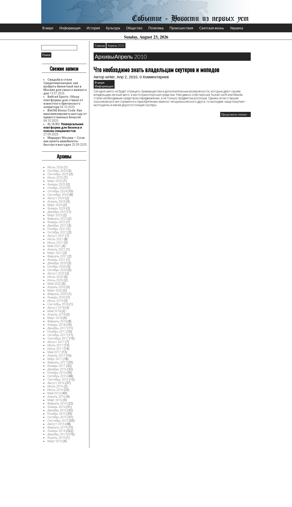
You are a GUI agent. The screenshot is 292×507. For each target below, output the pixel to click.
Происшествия (181, 28)
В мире (47, 28)
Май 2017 (54, 352)
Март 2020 (54, 290)
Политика (156, 28)
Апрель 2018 (56, 314)
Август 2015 (56, 424)
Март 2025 (54, 181)
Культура (113, 28)
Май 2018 (54, 311)
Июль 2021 (55, 239)
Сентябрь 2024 (57, 194)
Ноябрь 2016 (56, 372)
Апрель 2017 (56, 355)
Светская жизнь (211, 28)
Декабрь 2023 (57, 211)
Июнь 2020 (55, 280)
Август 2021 (56, 235)
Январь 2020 (56, 297)
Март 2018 (54, 318)
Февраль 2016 (57, 403)
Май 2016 (54, 393)
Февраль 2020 (57, 294)
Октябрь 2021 (57, 232)
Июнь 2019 (55, 300)
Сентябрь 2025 (57, 174)
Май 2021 (54, 246)
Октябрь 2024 (57, 191)
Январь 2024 (56, 208)
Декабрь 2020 (57, 263)
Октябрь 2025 (57, 170)
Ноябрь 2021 (56, 229)
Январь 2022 (56, 222)
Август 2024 (56, 198)
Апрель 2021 (56, 249)
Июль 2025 (55, 177)
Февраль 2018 (57, 321)
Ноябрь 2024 (56, 188)
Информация (70, 28)
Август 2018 (56, 307)
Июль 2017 (55, 345)
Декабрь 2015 (57, 410)
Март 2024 (54, 205)
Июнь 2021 (55, 242)
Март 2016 (54, 400)
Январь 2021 (56, 259)
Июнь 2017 (55, 348)
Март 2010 (54, 441)
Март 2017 (54, 359)
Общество (134, 28)
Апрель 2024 (56, 201)
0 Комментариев (154, 77)
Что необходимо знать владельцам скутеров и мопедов (156, 69)
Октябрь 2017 (57, 335)
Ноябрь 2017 (56, 331)
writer (110, 77)
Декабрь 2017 (57, 328)
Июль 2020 (55, 277)
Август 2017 (56, 342)
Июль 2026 (55, 167)
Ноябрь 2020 (56, 266)
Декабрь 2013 (57, 434)
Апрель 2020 (56, 287)
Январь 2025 (56, 184)
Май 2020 (54, 283)
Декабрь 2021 (57, 225)
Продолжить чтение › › (235, 114)
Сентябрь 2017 (57, 338)
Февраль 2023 (57, 218)
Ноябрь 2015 (56, 413)
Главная (100, 45)
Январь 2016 (56, 407)
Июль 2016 (55, 386)
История (93, 28)
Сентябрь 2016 (57, 379)
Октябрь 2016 (57, 376)
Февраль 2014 (57, 427)
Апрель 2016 (56, 396)
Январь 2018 (56, 324)
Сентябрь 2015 (57, 420)
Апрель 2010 (56, 437)
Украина (236, 28)
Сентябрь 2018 (57, 304)
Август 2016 (56, 383)
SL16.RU (53, 124)
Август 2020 (56, 273)
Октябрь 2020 (57, 270)
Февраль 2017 (57, 362)
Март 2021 (54, 253)
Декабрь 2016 (57, 369)
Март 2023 (54, 215)
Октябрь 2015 (57, 417)
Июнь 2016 (55, 389)
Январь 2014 (56, 431)
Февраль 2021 (57, 256)
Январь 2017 (56, 366)
